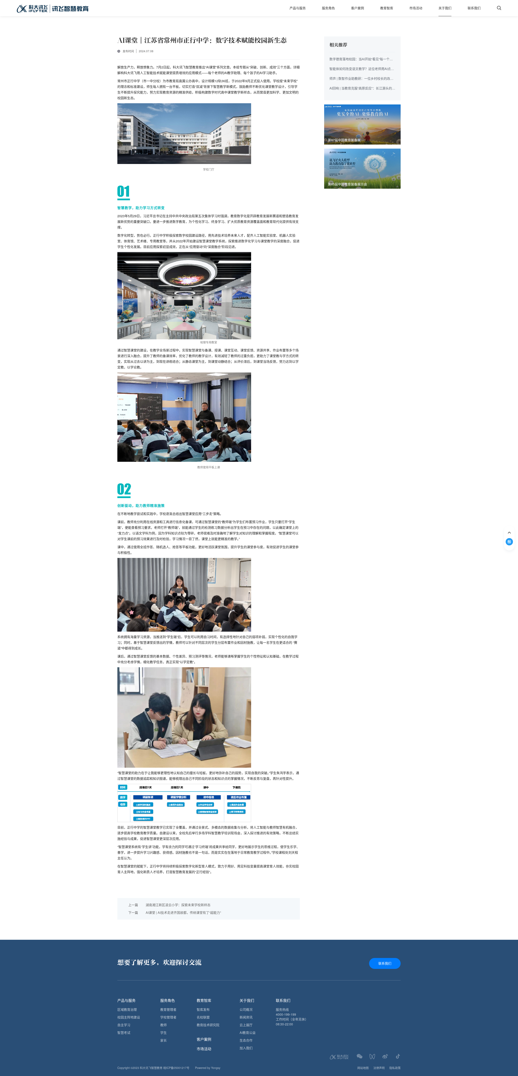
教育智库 (386, 8)
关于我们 (444, 8)
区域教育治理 (127, 1009)
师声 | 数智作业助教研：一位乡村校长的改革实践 (361, 78)
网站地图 (363, 1068)
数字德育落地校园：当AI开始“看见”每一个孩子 (361, 59)
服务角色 (328, 8)
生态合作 (246, 1040)
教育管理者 (168, 1009)
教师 (163, 1025)
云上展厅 (246, 1025)
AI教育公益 (248, 1032)
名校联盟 (203, 1017)
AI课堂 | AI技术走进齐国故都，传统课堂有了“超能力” (174, 912)
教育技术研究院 (208, 1025)
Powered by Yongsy (207, 1068)
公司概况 (246, 1009)
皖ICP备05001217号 (176, 1068)
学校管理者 (168, 1017)
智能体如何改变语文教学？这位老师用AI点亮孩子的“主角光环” (361, 69)
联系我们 (474, 8)
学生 (163, 1032)
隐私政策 (395, 1068)
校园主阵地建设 (128, 1017)
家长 (163, 1040)
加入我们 (246, 1048)
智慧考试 (123, 1032)
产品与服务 (298, 8)
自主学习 (123, 1025)
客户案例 (357, 8)
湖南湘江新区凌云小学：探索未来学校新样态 (169, 905)
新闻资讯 (246, 1017)
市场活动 (415, 8)
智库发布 (203, 1009)
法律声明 (379, 1068)
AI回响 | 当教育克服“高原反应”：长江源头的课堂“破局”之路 (362, 88)
